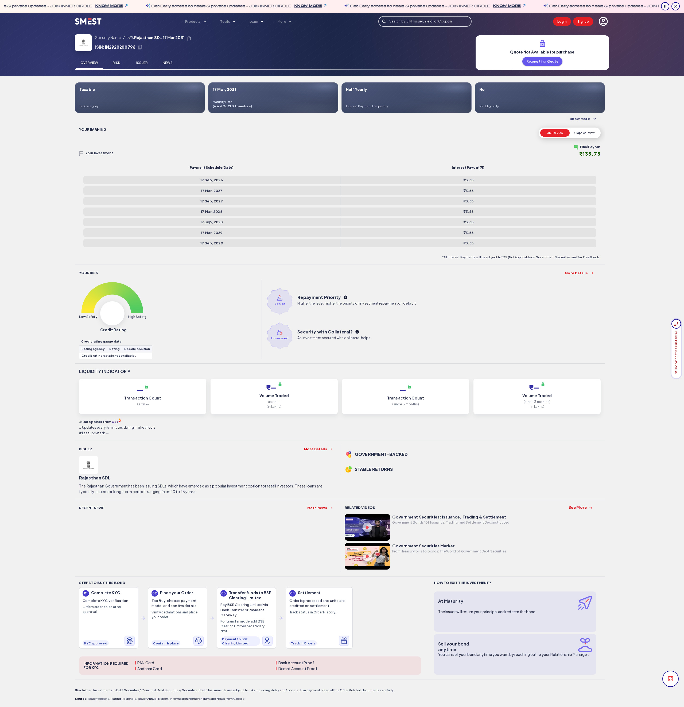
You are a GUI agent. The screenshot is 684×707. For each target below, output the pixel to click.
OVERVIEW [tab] (89, 63)
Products (193, 22)
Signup (583, 22)
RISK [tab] (116, 63)
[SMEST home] (88, 21)
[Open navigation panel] (603, 21)
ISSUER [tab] (142, 63)
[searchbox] (425, 21)
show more (580, 119)
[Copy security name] (189, 39)
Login (562, 22)
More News (317, 508)
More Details (576, 273)
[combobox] (425, 21)
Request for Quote (542, 61)
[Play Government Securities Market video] (367, 557)
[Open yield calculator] (670, 679)
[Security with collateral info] (357, 331)
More (282, 22)
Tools (225, 22)
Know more (96, 5)
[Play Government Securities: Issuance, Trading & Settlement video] (367, 528)
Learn (254, 22)
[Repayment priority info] (345, 297)
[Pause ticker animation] (665, 6)
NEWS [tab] (168, 63)
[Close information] (675, 6)
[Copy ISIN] (140, 47)
